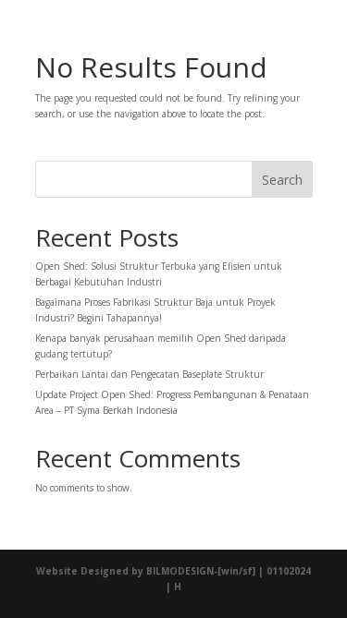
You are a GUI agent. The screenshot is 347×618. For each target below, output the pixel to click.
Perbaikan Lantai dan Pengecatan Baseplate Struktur (149, 374)
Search (282, 179)
